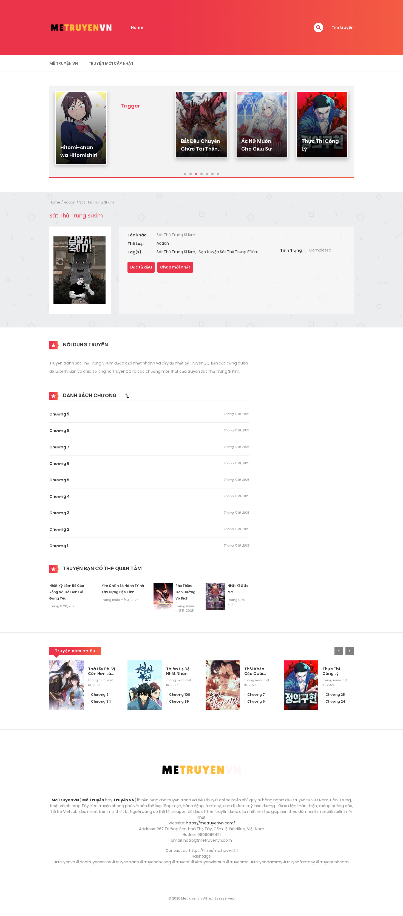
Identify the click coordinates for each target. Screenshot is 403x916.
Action (69, 202)
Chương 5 (59, 480)
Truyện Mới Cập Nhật (111, 63)
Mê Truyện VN (63, 63)
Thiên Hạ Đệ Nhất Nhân (177, 671)
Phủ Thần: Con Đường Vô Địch (185, 592)
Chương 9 (59, 414)
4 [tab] (201, 174)
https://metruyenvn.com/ (210, 823)
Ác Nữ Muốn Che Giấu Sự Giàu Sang (256, 149)
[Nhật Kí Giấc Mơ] (215, 596)
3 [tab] (196, 174)
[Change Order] (127, 396)
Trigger (130, 105)
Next (349, 651)
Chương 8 (59, 430)
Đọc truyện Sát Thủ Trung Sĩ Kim (228, 252)
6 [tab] (212, 174)
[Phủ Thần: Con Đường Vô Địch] (163, 596)
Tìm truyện (343, 27)
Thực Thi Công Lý (331, 671)
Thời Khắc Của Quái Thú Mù (254, 671)
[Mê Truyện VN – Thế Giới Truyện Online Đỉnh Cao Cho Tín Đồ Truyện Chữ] (81, 27)
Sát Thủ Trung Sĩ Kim (96, 202)
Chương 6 (59, 463)
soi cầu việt (201, 880)
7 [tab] (218, 174)
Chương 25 (335, 694)
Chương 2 (59, 529)
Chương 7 (59, 447)
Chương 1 (58, 546)
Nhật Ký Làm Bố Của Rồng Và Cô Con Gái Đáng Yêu (66, 592)
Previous (338, 651)
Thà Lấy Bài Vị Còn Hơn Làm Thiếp (101, 671)
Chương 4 (59, 496)
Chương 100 (179, 694)
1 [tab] (185, 174)
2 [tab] (190, 174)
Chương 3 (59, 513)
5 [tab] (207, 174)
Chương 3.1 (100, 701)
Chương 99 (179, 701)
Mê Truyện (93, 800)
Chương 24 (335, 701)
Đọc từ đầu (141, 267)
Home (137, 27)
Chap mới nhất (175, 267)
